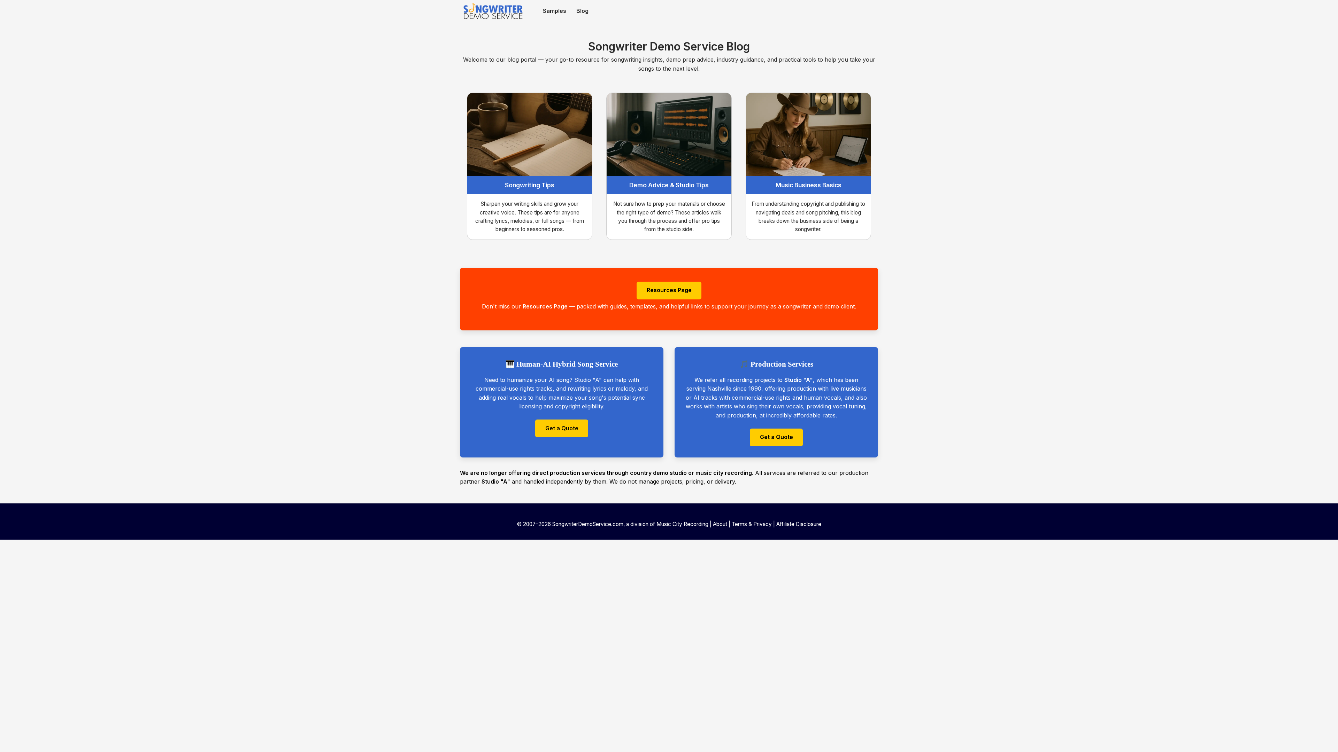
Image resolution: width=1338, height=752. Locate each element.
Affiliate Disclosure (798, 524)
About (720, 524)
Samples (554, 10)
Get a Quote (561, 428)
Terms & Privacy (752, 524)
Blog (582, 10)
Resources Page (669, 290)
